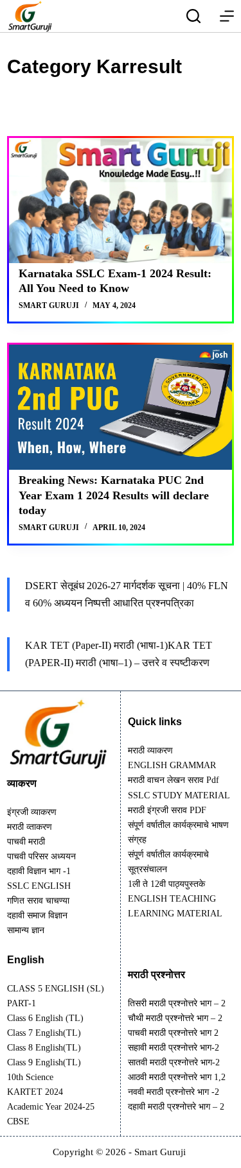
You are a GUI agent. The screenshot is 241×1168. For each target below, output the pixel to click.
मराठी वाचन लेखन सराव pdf (173, 780)
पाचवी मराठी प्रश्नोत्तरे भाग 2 (173, 1033)
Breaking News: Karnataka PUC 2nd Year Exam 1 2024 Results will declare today (114, 495)
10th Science (30, 1077)
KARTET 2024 (35, 1092)
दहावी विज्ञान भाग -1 (39, 871)
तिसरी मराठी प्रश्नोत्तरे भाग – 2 (177, 1003)
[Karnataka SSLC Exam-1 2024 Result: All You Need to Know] (120, 200)
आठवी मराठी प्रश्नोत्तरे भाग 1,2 (177, 1077)
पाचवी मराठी (26, 841)
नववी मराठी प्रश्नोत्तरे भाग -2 (173, 1092)
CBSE (18, 1121)
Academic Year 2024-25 (50, 1107)
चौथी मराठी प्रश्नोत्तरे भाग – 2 (175, 1018)
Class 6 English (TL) (45, 1018)
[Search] (193, 16)
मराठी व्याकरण (150, 750)
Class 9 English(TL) (44, 1062)
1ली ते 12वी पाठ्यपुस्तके (166, 884)
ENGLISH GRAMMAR (172, 765)
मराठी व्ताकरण (29, 827)
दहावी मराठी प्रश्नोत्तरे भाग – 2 (176, 1107)
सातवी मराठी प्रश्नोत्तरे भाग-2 (174, 1062)
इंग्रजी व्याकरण (32, 812)
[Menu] (227, 16)
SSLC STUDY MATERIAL (179, 795)
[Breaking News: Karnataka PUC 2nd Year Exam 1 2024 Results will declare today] (120, 407)
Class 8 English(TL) (44, 1047)
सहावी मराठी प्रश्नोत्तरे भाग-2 (173, 1047)
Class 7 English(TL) (44, 1033)
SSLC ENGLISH (39, 886)
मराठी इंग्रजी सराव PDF (167, 810)
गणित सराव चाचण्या (38, 901)
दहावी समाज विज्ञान (37, 915)
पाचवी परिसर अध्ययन (41, 856)
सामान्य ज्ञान (25, 930)
